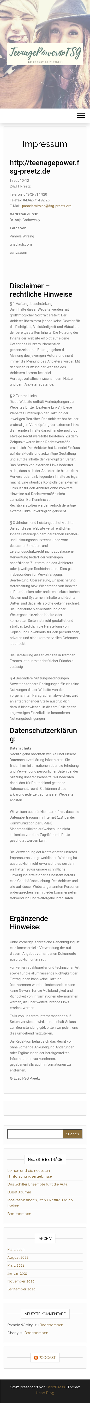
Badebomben (19, 1214)
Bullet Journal (19, 1192)
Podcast (47, 1357)
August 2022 (17, 1257)
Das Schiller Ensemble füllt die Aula (37, 1184)
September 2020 (21, 1289)
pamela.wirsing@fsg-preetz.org (47, 206)
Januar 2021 (17, 1273)
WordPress (55, 1387)
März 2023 (15, 1249)
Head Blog (45, 1393)
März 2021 (15, 1265)
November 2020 (21, 1281)
